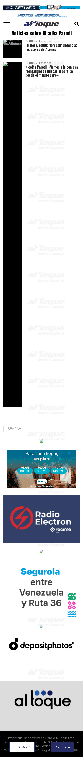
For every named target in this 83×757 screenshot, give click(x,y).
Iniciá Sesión (22, 747)
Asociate (62, 747)
